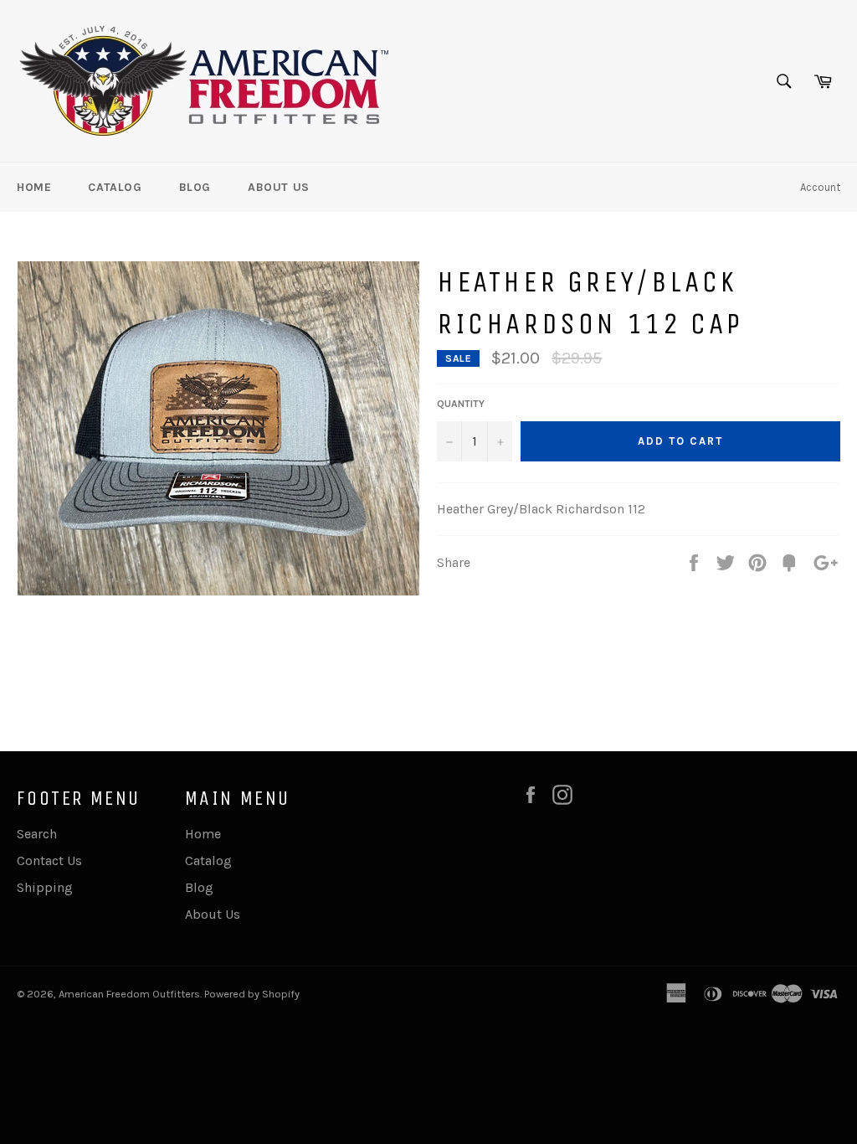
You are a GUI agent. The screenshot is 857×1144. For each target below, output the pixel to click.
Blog (195, 187)
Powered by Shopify (252, 993)
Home (34, 187)
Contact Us (49, 860)
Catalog (114, 187)
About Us (279, 187)
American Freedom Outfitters (129, 993)
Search (37, 834)
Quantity (461, 404)
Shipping (45, 887)
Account (820, 187)
